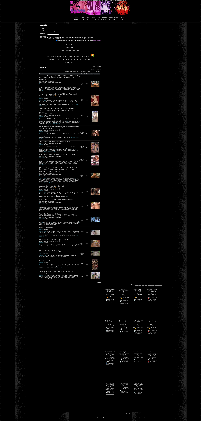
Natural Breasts (71, 150)
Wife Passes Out (45, 261)
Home (76, 17)
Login (88, 17)
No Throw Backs (96, 71)
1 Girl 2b (49, 100)
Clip (44, 89)
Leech (77, 71)
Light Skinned (74, 209)
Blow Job (65, 88)
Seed (74, 71)
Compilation (60, 193)
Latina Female (67, 137)
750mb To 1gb (53, 133)
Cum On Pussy (75, 103)
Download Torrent (110, 302)
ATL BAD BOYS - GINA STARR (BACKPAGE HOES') (57, 199)
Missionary (59, 150)
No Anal (52, 181)
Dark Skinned (59, 89)
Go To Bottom (97, 66)
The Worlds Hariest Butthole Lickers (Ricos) (54, 142)
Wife (56, 267)
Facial (64, 149)
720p (66, 100)
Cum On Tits (42, 104)
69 (47, 133)
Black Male (72, 101)
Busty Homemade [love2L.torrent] (51, 250)
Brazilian (62, 148)
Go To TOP (97, 282)
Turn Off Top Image (88, 19)
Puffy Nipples (62, 235)
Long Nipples (52, 150)
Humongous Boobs (65, 209)
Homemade (63, 162)
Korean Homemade (46, 228)
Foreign (69, 149)
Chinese (49, 246)
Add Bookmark (110, 301)
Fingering (61, 136)
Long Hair (41, 210)
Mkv (47, 256)
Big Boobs (74, 87)
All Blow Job (60, 192)
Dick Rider (73, 89)
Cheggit (97, 19)
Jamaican (60, 137)
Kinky (46, 150)
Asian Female (66, 86)
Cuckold (77, 264)
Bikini (52, 88)
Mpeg (65, 150)
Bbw (56, 87)
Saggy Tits (75, 163)
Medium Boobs (50, 223)
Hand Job (67, 136)
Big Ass (69, 87)
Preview (94, 17)
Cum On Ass (67, 103)
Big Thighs (47, 88)
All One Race (63, 206)
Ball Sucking (47, 87)
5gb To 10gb (50, 86)
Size (70, 71)
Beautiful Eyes (62, 87)
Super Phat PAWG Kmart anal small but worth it (56, 271)
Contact (122, 17)
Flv (70, 276)
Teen (76, 246)
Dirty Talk (55, 122)
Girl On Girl (67, 122)
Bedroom (46, 148)
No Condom (50, 163)
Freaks (52, 162)
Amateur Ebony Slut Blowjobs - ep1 (51, 186)
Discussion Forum (113, 17)
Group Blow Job (65, 104)
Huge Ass (41, 137)
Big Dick (41, 88)
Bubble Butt (55, 121)
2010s (48, 160)
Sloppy (52, 196)
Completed (82, 71)
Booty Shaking (71, 88)
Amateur (56, 86)
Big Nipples (65, 101)
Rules (123, 19)
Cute (53, 89)
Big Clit (61, 207)
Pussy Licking (68, 163)
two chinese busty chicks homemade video (54, 239)
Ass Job (73, 146)
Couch (42, 180)
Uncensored (64, 196)
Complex (98, 69)
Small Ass (46, 224)
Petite (64, 223)
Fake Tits (59, 222)
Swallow (58, 196)
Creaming (55, 103)
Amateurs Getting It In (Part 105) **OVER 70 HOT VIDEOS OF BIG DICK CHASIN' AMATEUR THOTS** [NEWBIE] (58, 110)
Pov (56, 163)
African (62, 146)
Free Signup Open (102, 17)
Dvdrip (56, 136)
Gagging (72, 180)
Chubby (70, 161)
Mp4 (73, 234)
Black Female (58, 88)
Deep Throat (66, 89)
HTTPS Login (77, 19)
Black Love (53, 179)
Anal (61, 86)
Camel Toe (45, 103)
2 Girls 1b (54, 100)
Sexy (67, 235)
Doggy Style (61, 122)
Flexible (59, 104)
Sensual (41, 182)
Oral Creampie (72, 195)
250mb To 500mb (51, 192)
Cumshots (48, 89)
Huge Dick (47, 137)
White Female (50, 267)
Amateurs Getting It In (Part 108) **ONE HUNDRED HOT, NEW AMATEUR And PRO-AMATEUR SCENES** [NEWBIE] (59, 77)
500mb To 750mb (55, 160)
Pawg (40, 196)
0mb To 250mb (50, 244)
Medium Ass (46, 181)
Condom (71, 148)
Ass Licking (73, 86)
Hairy (74, 149)
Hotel (76, 136)
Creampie (61, 103)
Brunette (61, 232)
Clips (50, 103)
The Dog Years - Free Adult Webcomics (110, 19)
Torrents (82, 17)
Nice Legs (56, 277)
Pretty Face (60, 163)
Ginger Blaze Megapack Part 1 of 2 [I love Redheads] (58, 94)
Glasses (57, 162)
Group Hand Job (43, 123)
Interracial (54, 137)
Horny (72, 104)
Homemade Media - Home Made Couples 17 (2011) (57, 155)
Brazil (57, 148)
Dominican (59, 149)
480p (57, 206)
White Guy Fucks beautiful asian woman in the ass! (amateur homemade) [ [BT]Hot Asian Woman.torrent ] (58, 215)
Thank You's (89, 71)
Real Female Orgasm (72, 266)
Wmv (60, 267)
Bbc (53, 87)
